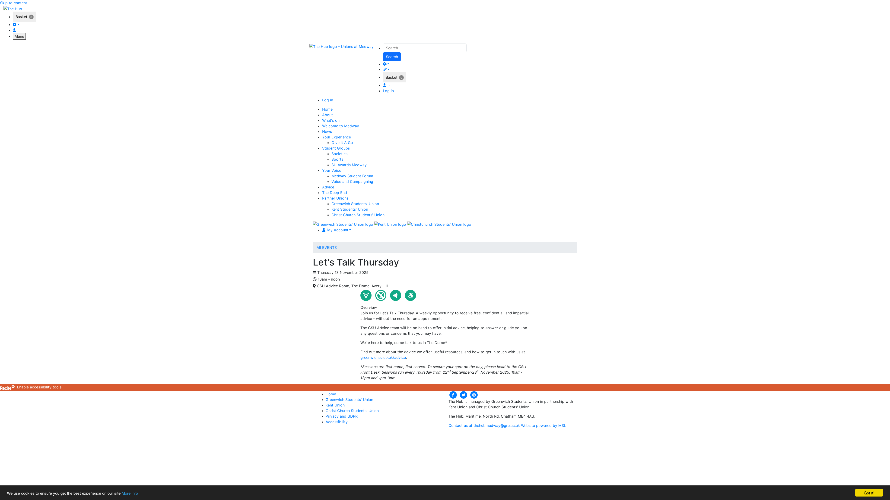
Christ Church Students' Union (358, 214)
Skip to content (13, 2)
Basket (21, 16)
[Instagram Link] (474, 394)
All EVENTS (327, 247)
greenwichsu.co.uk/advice (383, 357)
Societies (339, 153)
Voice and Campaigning (352, 181)
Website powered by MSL (543, 425)
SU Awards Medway (349, 164)
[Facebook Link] (453, 394)
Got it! (869, 493)
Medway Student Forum (352, 176)
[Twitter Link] (464, 394)
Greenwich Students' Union (355, 203)
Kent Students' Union (349, 209)
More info (130, 493)
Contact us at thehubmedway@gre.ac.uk (484, 425)
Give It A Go (342, 142)
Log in (388, 90)
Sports (337, 159)
